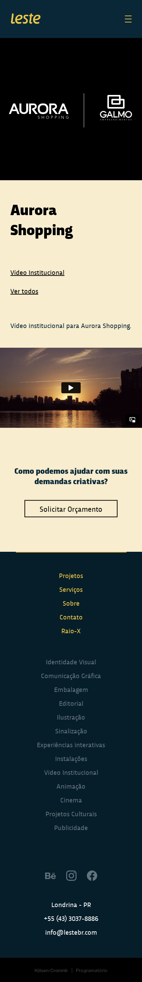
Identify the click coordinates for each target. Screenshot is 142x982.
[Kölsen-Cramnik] (51, 970)
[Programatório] (92, 970)
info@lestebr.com (71, 932)
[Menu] (128, 19)
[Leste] (26, 19)
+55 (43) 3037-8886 (71, 918)
